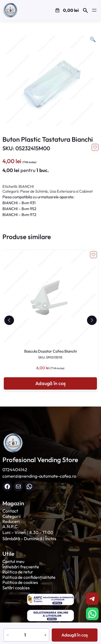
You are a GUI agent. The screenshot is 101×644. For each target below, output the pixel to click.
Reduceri (11, 521)
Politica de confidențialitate (28, 577)
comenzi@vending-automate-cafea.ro (39, 476)
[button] (9, 320)
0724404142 (14, 469)
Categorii (11, 516)
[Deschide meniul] (94, 10)
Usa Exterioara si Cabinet (71, 191)
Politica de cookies (20, 582)
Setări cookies (16, 587)
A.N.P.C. (10, 526)
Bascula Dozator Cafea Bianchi (50, 354)
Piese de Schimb (34, 191)
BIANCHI (26, 186)
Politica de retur (17, 572)
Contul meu (13, 561)
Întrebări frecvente (20, 566)
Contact (10, 511)
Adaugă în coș (74, 635)
